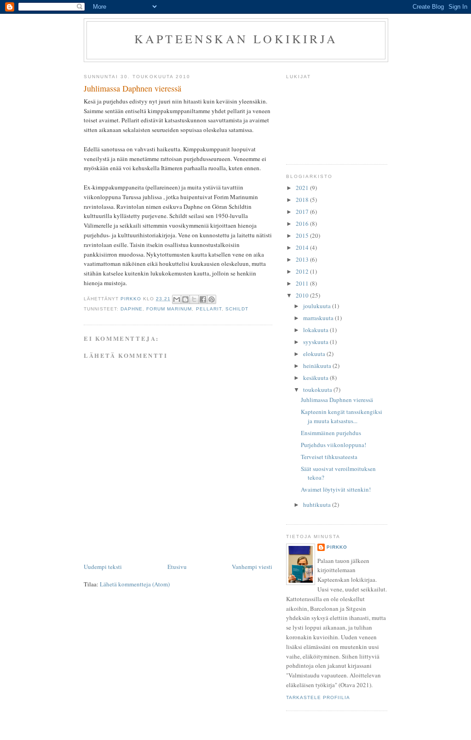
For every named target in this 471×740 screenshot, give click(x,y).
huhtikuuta (317, 504)
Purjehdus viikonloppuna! (333, 445)
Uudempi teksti (103, 566)
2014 (303, 247)
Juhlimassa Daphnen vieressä (337, 400)
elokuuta (315, 354)
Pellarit (209, 308)
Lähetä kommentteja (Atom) (135, 584)
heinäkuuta (318, 365)
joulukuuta (317, 306)
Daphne (132, 308)
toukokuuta (318, 389)
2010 (303, 295)
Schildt (236, 308)
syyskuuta (316, 342)
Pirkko (337, 547)
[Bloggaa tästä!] (185, 299)
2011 (303, 283)
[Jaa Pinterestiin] (211, 299)
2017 (303, 211)
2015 (303, 235)
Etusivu (177, 566)
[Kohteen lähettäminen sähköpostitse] (176, 299)
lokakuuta (316, 330)
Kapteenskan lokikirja (236, 38)
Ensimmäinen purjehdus (331, 433)
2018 (303, 199)
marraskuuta (319, 318)
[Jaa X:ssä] (194, 299)
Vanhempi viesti (252, 566)
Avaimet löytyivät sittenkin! (336, 489)
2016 (303, 223)
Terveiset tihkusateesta (329, 457)
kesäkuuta (316, 377)
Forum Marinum (169, 308)
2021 (303, 188)
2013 (303, 259)
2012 (303, 271)
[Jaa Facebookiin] (202, 299)
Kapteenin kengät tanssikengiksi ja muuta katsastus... (341, 416)
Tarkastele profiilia (318, 697)
